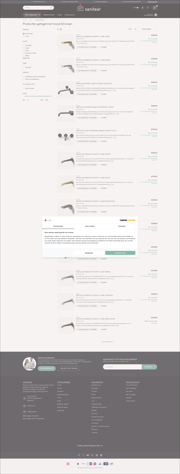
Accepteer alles (120, 253)
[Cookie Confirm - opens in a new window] (127, 220)
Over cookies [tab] (90, 226)
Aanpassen (89, 253)
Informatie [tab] (122, 226)
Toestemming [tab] (58, 226)
